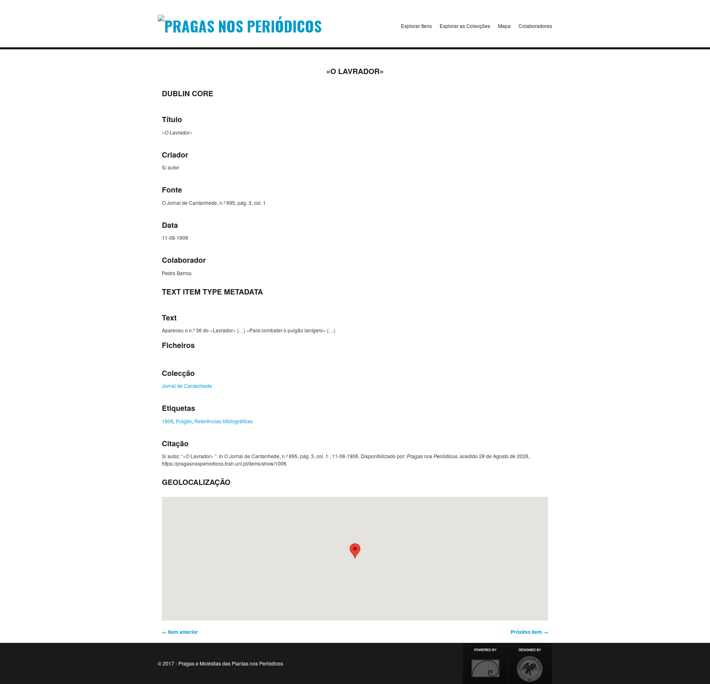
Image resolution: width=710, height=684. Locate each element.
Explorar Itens (416, 25)
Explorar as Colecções (465, 25)
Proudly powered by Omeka (485, 663)
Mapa (504, 25)
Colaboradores (535, 25)
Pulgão (184, 420)
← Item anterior (180, 631)
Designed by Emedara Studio (530, 663)
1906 (167, 420)
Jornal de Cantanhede (187, 385)
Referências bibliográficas (223, 420)
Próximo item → (529, 631)
